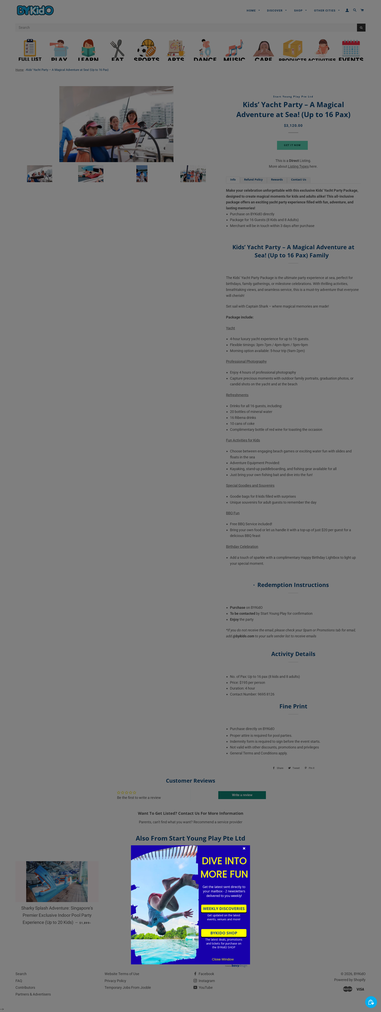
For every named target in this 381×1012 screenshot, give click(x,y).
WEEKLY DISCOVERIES (224, 908)
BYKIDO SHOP (223, 933)
